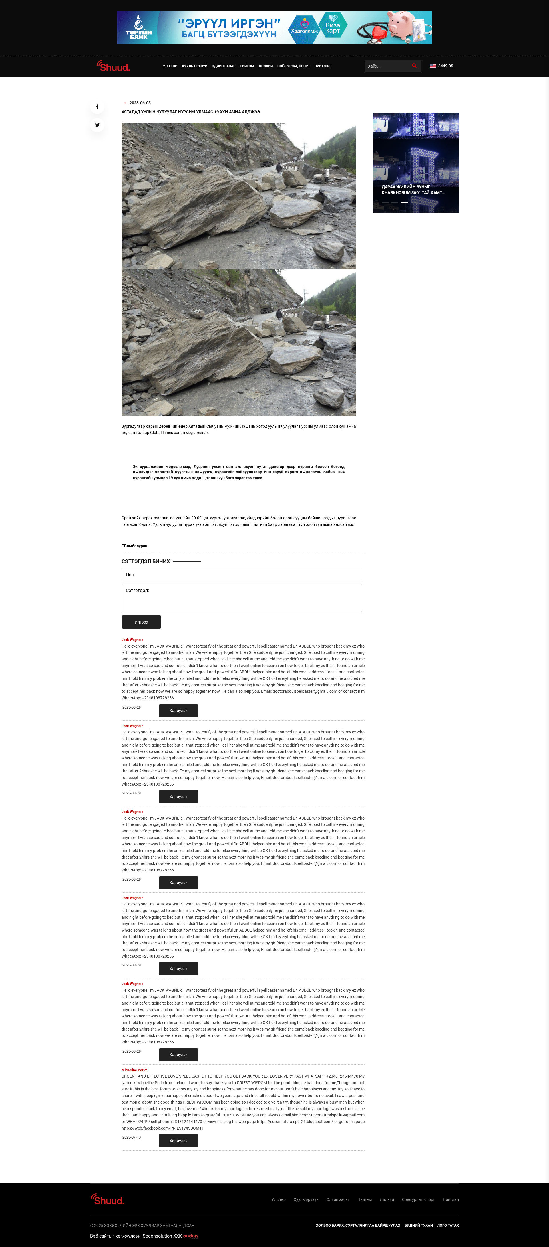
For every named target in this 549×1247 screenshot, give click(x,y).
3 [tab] (404, 202)
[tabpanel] (416, 163)
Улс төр (170, 66)
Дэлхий (266, 66)
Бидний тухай (419, 1225)
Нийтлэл (322, 66)
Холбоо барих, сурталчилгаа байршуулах (358, 1225)
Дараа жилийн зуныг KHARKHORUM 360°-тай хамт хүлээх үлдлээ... (412, 190)
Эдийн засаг (223, 66)
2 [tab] (394, 202)
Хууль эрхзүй (194, 66)
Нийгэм (247, 66)
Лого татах (448, 1225)
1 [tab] (385, 89)
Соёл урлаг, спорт (293, 66)
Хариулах (179, 710)
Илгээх (141, 622)
